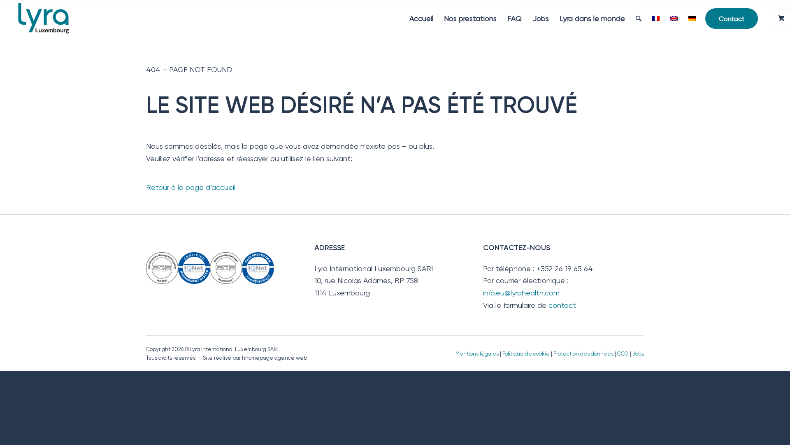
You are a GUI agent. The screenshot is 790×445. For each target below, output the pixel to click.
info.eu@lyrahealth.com (521, 292)
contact (562, 305)
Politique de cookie (526, 354)
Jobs (638, 354)
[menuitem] (421, 18)
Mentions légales (477, 354)
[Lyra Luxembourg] (55, 18)
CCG (623, 354)
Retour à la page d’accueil (190, 187)
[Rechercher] (638, 18)
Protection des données (583, 354)
